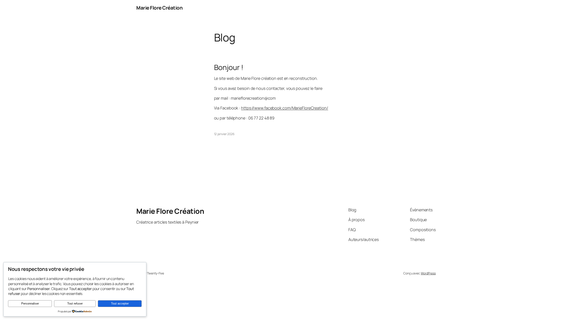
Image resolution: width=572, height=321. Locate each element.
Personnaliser (30, 303)
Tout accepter (120, 303)
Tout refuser (75, 303)
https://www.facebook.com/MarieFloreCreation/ (284, 108)
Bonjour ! (228, 67)
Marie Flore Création (159, 7)
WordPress (428, 273)
